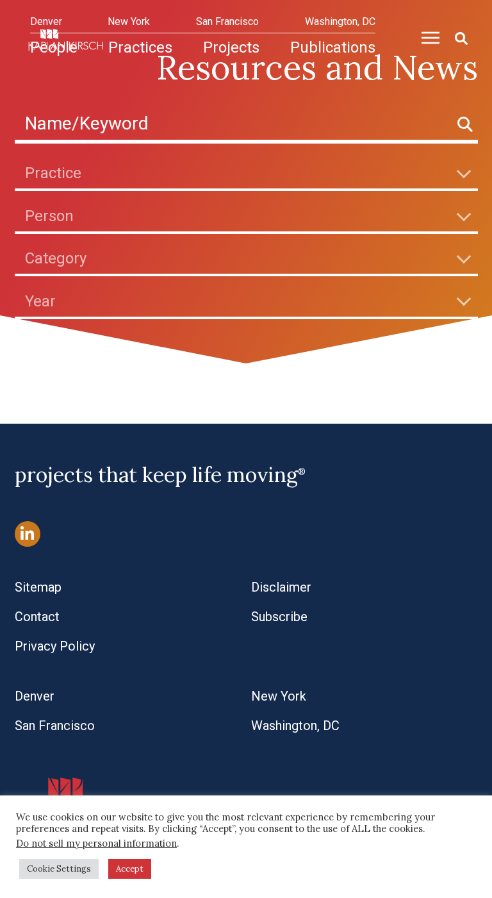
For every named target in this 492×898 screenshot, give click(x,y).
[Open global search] (456, 36)
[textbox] (251, 173)
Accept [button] (130, 868)
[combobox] (246, 172)
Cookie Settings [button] (59, 868)
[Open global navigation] (425, 36)
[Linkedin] (27, 534)
